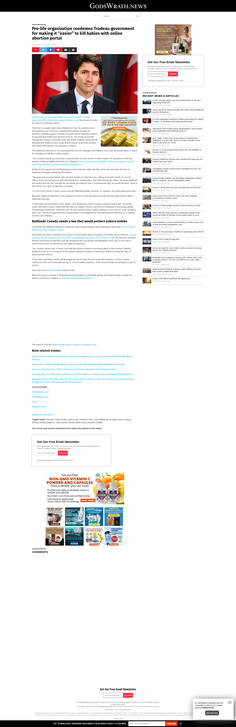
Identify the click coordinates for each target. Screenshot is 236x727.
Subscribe (171, 724)
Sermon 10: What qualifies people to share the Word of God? (176, 205)
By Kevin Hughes (167, 105)
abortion (50, 419)
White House (81, 422)
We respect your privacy (105, 706)
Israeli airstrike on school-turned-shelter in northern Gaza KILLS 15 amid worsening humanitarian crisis (178, 223)
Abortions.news (51, 270)
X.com (34, 402)
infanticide (103, 419)
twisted (71, 422)
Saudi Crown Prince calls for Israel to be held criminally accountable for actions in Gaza (174, 197)
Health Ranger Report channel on (67, 344)
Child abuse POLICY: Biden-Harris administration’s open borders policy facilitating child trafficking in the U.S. (177, 130)
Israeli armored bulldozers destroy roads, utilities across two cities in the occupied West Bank (176, 270)
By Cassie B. (165, 133)
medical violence (46, 422)
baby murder (61, 419)
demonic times (87, 419)
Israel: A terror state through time (165, 239)
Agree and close (212, 713)
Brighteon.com (89, 344)
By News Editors (166, 164)
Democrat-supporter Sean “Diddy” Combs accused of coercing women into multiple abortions (74, 369)
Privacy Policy (118, 718)
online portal (61, 422)
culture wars (73, 419)
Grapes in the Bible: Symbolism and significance (171, 279)
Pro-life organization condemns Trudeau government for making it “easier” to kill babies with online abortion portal (177, 120)
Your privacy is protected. (44, 460)
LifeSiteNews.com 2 (40, 397)
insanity (113, 419)
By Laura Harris (166, 124)
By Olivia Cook (166, 281)
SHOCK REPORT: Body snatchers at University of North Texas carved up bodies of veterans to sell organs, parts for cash (176, 214)
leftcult (35, 422)
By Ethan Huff (165, 145)
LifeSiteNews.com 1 (40, 392)
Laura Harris (51, 44)
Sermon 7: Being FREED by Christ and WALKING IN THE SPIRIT (176, 188)
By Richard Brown (166, 227)
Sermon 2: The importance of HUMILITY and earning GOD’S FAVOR (178, 232)
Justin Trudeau (124, 419)
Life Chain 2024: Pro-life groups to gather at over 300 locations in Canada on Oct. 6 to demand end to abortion (82, 374)
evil (96, 419)
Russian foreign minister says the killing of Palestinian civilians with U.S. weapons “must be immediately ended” (177, 179)
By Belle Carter (166, 253)
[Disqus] (85, 586)
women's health (95, 422)
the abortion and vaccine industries (75, 278)
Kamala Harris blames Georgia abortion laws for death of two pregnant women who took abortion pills (78, 364)
